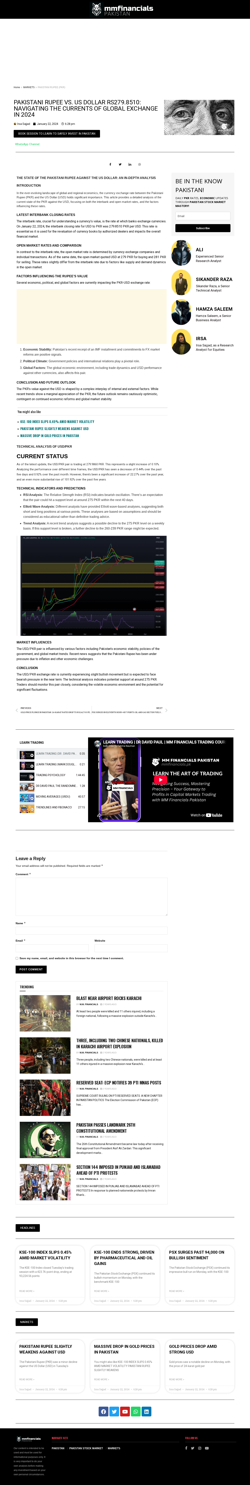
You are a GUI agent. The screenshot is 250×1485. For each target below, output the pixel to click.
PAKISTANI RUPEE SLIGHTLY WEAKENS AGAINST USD (54, 428)
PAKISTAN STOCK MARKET (86, 1448)
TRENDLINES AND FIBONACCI (54, 807)
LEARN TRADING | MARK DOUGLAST (58, 764)
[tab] (52, 753)
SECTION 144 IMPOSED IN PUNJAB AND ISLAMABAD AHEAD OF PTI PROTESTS (118, 1170)
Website (100, 940)
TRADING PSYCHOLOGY (50, 775)
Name (21, 923)
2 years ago (109, 1004)
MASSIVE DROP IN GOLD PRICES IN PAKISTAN (49, 435)
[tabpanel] (160, 779)
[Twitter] (114, 1411)
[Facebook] (103, 1411)
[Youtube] (125, 1411)
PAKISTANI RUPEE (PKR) (51, 87)
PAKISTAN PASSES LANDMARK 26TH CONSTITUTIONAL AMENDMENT (105, 1128)
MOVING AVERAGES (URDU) (53, 796)
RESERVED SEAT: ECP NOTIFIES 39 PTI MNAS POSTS (118, 1082)
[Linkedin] (146, 1411)
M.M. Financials (89, 1004)
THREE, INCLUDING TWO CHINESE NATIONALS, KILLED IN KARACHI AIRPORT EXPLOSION (119, 1043)
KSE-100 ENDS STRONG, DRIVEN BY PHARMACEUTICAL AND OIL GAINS (124, 1258)
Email (21, 940)
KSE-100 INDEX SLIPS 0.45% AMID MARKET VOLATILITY (57, 421)
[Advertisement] (125, 48)
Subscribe (203, 228)
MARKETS (29, 87)
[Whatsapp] (136, 1411)
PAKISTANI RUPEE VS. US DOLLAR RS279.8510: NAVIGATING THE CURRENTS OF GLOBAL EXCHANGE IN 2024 (86, 108)
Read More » (26, 1291)
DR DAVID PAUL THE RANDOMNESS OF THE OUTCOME (69, 785)
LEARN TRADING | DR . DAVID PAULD (58, 753)
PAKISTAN (58, 1448)
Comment (23, 874)
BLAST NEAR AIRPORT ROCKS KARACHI (109, 998)
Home (17, 87)
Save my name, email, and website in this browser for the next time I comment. (72, 958)
